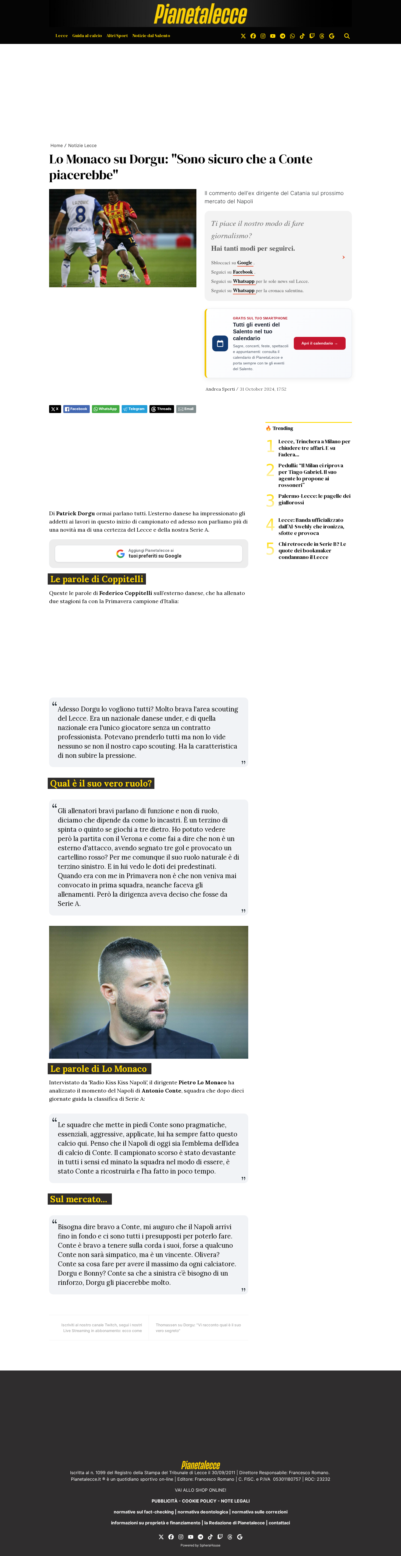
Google (245, 262)
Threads (164, 409)
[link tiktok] (302, 35)
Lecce (62, 35)
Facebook (243, 271)
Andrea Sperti (220, 389)
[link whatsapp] (292, 35)
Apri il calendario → (319, 343)
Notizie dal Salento (151, 35)
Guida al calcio (87, 35)
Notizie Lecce (82, 145)
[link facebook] (253, 35)
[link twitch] (312, 35)
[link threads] (322, 35)
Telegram (136, 409)
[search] (347, 35)
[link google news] (332, 35)
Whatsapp (244, 281)
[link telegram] (283, 35)
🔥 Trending (279, 428)
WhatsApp (108, 409)
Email (188, 409)
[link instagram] (263, 35)
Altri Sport (117, 35)
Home (56, 145)
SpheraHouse (210, 1545)
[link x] (243, 35)
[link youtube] (273, 35)
